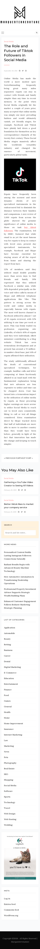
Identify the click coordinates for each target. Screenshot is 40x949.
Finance (8, 689)
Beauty (7, 639)
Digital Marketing (12, 667)
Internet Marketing (13, 734)
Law (6, 740)
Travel (7, 808)
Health (7, 712)
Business (8, 650)
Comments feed (11, 910)
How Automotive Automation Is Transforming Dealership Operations (19, 580)
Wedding (8, 825)
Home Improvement (13, 723)
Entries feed (10, 904)
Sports (7, 796)
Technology (9, 802)
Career (7, 656)
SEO (6, 774)
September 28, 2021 (10, 71)
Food (6, 695)
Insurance (9, 729)
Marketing (9, 746)
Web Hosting (10, 819)
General (8, 706)
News (6, 751)
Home (7, 718)
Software (8, 791)
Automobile (9, 633)
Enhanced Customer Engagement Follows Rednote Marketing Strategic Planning (20, 604)
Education (9, 678)
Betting (7, 644)
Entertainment (11, 684)
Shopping (8, 780)
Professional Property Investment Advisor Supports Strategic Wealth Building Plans (20, 592)
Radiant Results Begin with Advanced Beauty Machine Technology (17, 567)
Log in (7, 898)
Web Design (9, 813)
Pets (6, 757)
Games (7, 701)
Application (9, 627)
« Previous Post (12, 458)
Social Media (9, 41)
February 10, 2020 (10, 512)
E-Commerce (10, 672)
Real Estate (9, 768)
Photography (10, 763)
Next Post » (27, 458)
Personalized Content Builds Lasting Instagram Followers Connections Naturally (17, 555)
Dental (7, 661)
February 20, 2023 (10, 490)
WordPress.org (11, 915)
